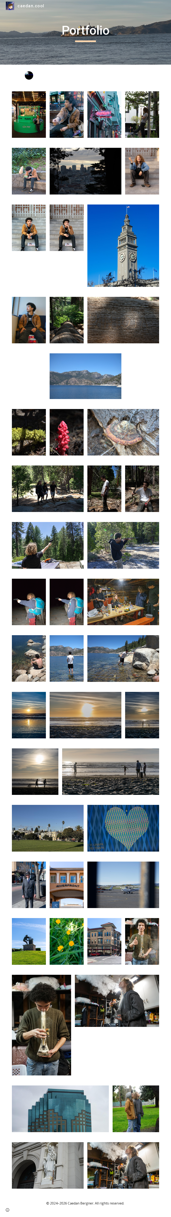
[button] (7, 1210)
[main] (85, 32)
